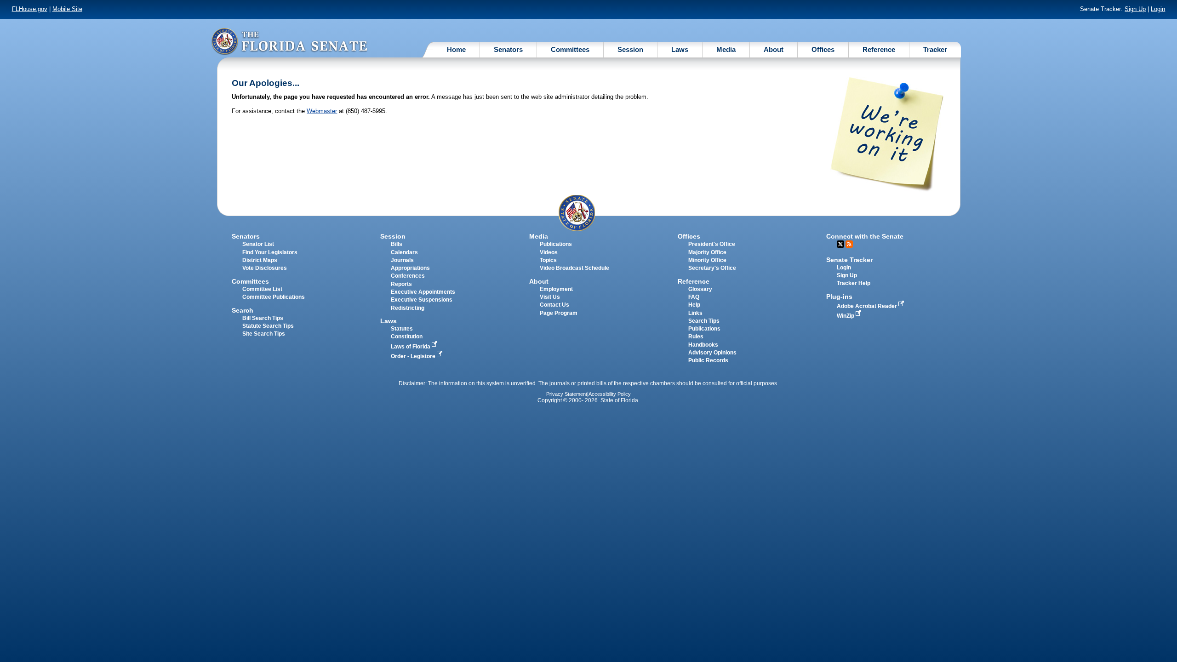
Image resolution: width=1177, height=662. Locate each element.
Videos (549, 252)
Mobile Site (67, 9)
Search (242, 310)
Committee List (262, 289)
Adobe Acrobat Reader (867, 306)
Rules (695, 336)
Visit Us (550, 297)
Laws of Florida (411, 346)
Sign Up (1135, 9)
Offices (822, 49)
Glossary (700, 289)
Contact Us (554, 305)
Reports (401, 284)
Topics (548, 260)
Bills (396, 244)
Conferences (408, 276)
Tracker (935, 49)
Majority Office (707, 252)
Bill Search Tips (262, 318)
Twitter (840, 244)
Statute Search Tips (268, 326)
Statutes (402, 328)
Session (630, 49)
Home (456, 49)
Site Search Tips (263, 334)
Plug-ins (839, 296)
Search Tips (704, 321)
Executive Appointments (423, 292)
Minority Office (707, 260)
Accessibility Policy (609, 394)
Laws (679, 49)
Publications (556, 244)
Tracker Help (853, 283)
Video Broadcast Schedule (574, 268)
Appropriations (410, 268)
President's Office (711, 244)
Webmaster (322, 111)
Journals (402, 260)
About (773, 49)
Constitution (407, 336)
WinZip (846, 316)
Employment (556, 289)
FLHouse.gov (29, 9)
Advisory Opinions (712, 352)
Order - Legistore (414, 356)
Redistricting (407, 308)
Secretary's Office (712, 268)
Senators (508, 49)
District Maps (259, 260)
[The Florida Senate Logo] (289, 41)
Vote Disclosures (264, 268)
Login (1158, 9)
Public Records (708, 360)
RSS (849, 244)
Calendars (404, 252)
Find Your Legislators (269, 252)
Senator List (258, 244)
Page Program (558, 313)
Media (726, 49)
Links (695, 313)
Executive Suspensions (421, 299)
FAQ (693, 297)
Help (694, 305)
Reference (879, 49)
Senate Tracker (849, 259)
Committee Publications (273, 297)
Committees (570, 49)
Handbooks (703, 345)
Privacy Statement (566, 394)
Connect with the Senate (864, 236)
